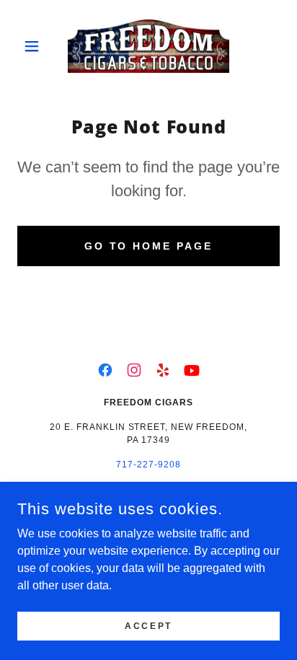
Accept (148, 625)
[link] (148, 46)
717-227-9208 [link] (148, 464)
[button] (37, 46)
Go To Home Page (148, 246)
